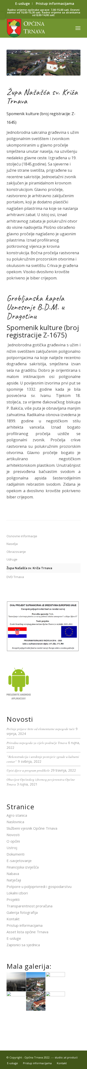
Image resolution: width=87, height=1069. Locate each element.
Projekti (13, 899)
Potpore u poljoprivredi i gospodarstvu (39, 886)
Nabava (13, 873)
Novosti (13, 834)
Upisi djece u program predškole (28, 770)
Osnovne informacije (22, 536)
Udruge (12, 559)
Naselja (12, 544)
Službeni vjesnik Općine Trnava (32, 828)
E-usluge (14, 938)
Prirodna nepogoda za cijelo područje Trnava (37, 742)
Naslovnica (15, 821)
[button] (2, 16)
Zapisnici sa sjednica (23, 944)
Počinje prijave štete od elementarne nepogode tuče (41, 728)
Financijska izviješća (23, 867)
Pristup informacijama (25, 925)
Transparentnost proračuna (29, 906)
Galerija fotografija (22, 912)
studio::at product (66, 1057)
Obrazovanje (16, 551)
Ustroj (12, 847)
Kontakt (13, 918)
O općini (13, 841)
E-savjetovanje (19, 860)
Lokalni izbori (17, 893)
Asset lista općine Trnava (27, 931)
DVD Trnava (15, 577)
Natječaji (14, 880)
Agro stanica (17, 815)
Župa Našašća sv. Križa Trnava (29, 568)
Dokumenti (15, 854)
